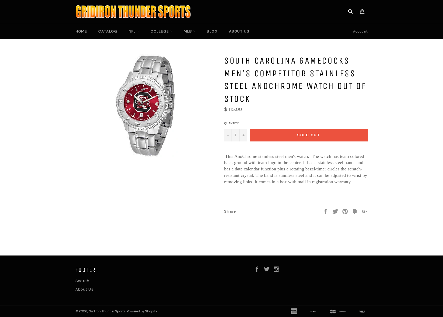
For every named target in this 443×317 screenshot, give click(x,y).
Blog (212, 31)
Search (82, 280)
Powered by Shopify (142, 311)
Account (360, 31)
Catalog (107, 31)
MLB (188, 31)
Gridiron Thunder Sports (107, 311)
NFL (132, 31)
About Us (239, 31)
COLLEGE (160, 31)
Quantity (231, 123)
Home (81, 31)
